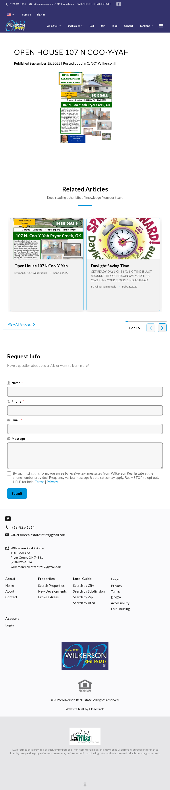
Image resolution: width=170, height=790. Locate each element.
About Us (52, 25)
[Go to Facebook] (119, 4)
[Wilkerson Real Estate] (85, 656)
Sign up (26, 14)
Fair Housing (120, 609)
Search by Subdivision (89, 591)
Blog (114, 25)
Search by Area (84, 603)
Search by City (83, 585)
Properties (46, 579)
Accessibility (120, 603)
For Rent (145, 25)
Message (18, 438)
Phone (18, 401)
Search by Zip (83, 597)
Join (103, 25)
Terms (39, 482)
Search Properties (51, 585)
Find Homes (73, 25)
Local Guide (82, 579)
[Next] (162, 327)
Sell (92, 25)
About (10, 579)
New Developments (52, 591)
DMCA (116, 597)
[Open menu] (161, 25)
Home (9, 585)
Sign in (41, 14)
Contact (128, 25)
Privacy (52, 482)
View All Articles (19, 324)
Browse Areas (48, 597)
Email (17, 420)
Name (17, 383)
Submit (17, 493)
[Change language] (10, 14)
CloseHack (96, 709)
